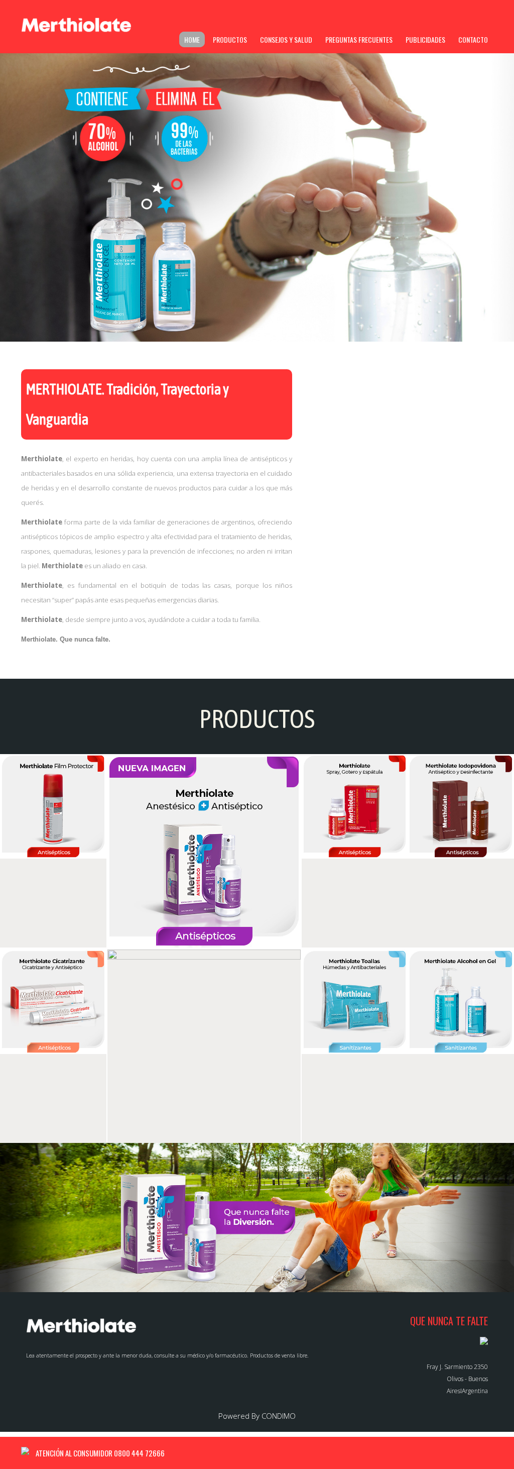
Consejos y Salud (286, 39)
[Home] (76, 25)
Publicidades (425, 39)
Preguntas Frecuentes (359, 39)
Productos (230, 39)
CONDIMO (279, 1416)
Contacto (473, 39)
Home (192, 39)
